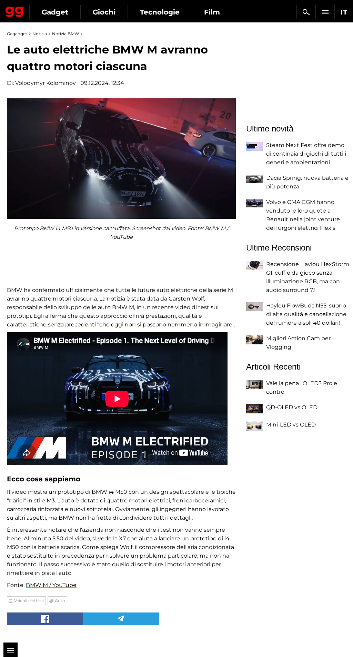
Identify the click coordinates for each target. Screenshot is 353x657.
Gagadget (14, 10)
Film (212, 12)
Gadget (55, 12)
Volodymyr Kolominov (45, 83)
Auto (60, 600)
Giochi (104, 12)
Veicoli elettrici (29, 600)
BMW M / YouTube (51, 585)
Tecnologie (160, 12)
